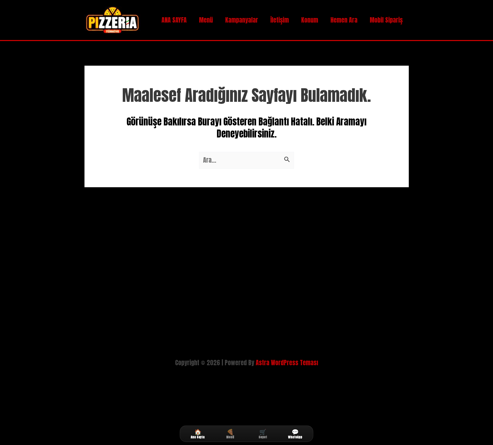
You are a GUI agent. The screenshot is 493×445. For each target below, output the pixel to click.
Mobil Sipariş (386, 20)
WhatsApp (295, 433)
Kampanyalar (241, 20)
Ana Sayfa (198, 433)
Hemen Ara (343, 20)
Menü (206, 20)
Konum (309, 20)
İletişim (279, 20)
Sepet (263, 433)
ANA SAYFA (174, 20)
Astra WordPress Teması (287, 362)
